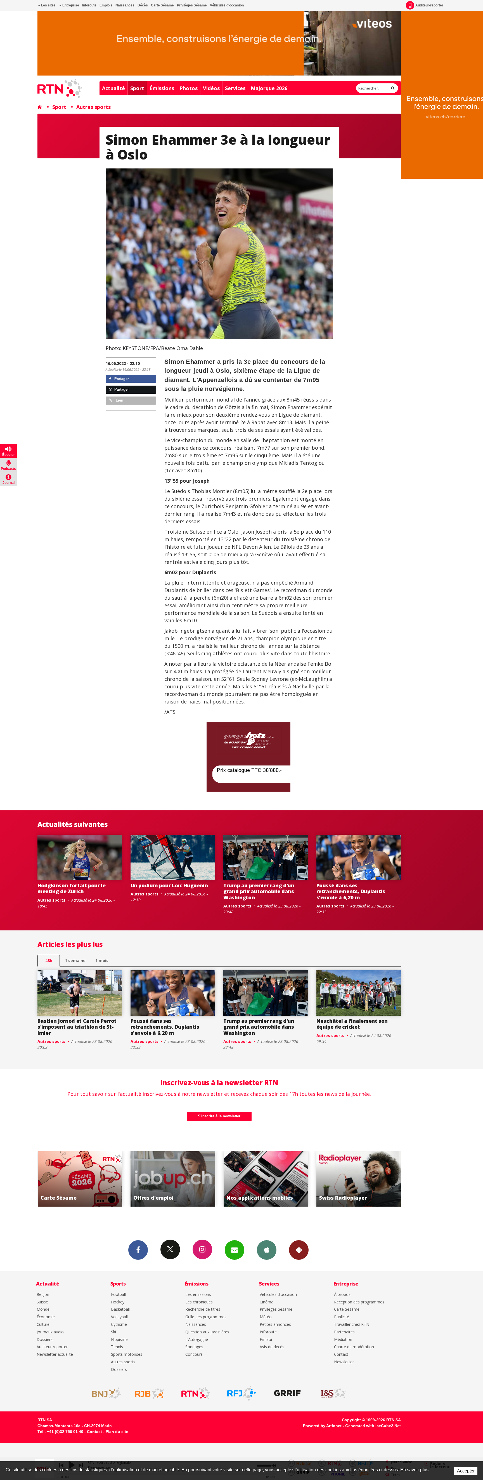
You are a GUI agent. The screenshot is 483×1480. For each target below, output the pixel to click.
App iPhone (266, 1250)
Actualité (113, 88)
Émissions (162, 88)
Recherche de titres (202, 1309)
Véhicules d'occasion (227, 5)
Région (43, 1294)
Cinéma (266, 1302)
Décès (143, 5)
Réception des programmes (359, 1302)
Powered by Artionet (322, 1425)
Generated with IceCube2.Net (373, 1425)
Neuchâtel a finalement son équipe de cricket (352, 1023)
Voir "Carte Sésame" (358, 1179)
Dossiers (45, 1339)
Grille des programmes (205, 1317)
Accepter (466, 1471)
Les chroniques (199, 1302)
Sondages (194, 1347)
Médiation (343, 1339)
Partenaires (344, 1332)
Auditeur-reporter (429, 5)
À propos (342, 1294)
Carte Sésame (162, 5)
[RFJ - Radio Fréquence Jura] (241, 1393)
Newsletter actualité (55, 1354)
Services (235, 88)
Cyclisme (119, 1324)
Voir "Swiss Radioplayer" (265, 1179)
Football (118, 1294)
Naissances (124, 5)
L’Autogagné (196, 1339)
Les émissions (198, 1294)
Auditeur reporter (52, 1347)
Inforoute (89, 5)
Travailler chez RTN (351, 1324)
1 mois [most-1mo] (101, 960)
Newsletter (344, 1362)
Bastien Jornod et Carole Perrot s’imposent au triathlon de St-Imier (77, 1026)
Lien (119, 400)
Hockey (117, 1302)
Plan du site (117, 1431)
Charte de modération (354, 1347)
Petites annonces (275, 1324)
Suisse (42, 1302)
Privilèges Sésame (192, 5)
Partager (121, 379)
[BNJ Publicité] (104, 1393)
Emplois (106, 5)
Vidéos (211, 88)
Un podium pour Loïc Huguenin (169, 885)
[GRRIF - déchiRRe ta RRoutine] (287, 1393)
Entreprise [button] (70, 5)
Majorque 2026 (269, 88)
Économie (46, 1317)
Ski (113, 1332)
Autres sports (93, 107)
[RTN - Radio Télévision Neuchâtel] (196, 1393)
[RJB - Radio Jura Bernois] (150, 1393)
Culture (43, 1324)
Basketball (120, 1309)
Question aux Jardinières (207, 1332)
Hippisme (119, 1339)
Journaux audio (50, 1332)
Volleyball (119, 1317)
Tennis (117, 1347)
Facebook (138, 1250)
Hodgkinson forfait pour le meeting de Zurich (71, 888)
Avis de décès (272, 1347)
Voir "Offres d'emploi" (79, 1179)
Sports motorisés (126, 1354)
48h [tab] (48, 960)
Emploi (266, 1339)
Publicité (341, 1317)
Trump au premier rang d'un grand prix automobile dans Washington (258, 891)
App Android (299, 1250)
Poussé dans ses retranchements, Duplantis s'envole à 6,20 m (350, 891)
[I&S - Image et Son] (333, 1393)
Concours (194, 1354)
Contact (341, 1354)
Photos (188, 88)
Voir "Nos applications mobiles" (173, 1179)
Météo (266, 1317)
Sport (137, 88)
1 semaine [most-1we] (75, 960)
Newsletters (234, 1250)
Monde (43, 1309)
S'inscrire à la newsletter (219, 1116)
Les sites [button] (48, 5)
